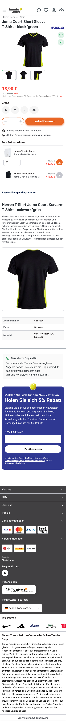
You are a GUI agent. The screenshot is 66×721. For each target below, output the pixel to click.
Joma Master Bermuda (25, 154)
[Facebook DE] (5, 573)
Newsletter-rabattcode (35, 461)
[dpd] (7, 548)
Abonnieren (35, 449)
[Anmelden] (53, 10)
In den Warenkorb (44, 121)
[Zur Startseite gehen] (15, 10)
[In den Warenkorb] (59, 162)
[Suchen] (38, 10)
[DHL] (19, 548)
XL (35, 110)
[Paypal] (31, 529)
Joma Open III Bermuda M (27, 176)
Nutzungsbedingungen (15, 461)
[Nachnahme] (42, 529)
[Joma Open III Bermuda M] (7, 175)
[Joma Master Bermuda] (7, 152)
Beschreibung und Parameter (19, 192)
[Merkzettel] (46, 10)
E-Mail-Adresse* (14, 432)
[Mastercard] (19, 529)
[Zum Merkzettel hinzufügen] (61, 35)
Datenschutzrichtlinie (14, 463)
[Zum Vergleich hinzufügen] (61, 42)
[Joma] (57, 27)
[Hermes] (31, 548)
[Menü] (4, 10)
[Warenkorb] (61, 10)
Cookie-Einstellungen (5, 558)
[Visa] (7, 529)
